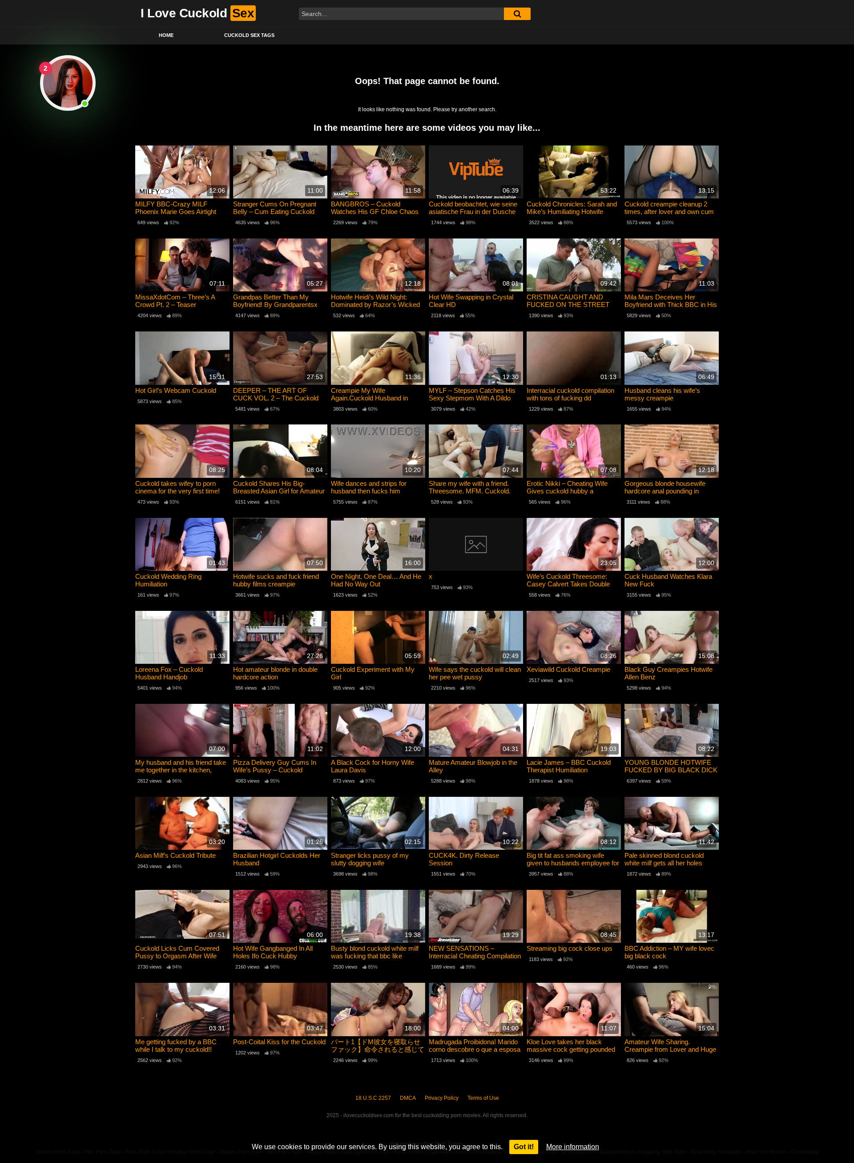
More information (572, 1147)
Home (166, 35)
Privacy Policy (442, 1098)
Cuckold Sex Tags (249, 35)
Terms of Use (483, 1098)
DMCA (408, 1098)
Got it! (524, 1147)
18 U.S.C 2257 (373, 1098)
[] (517, 14)
